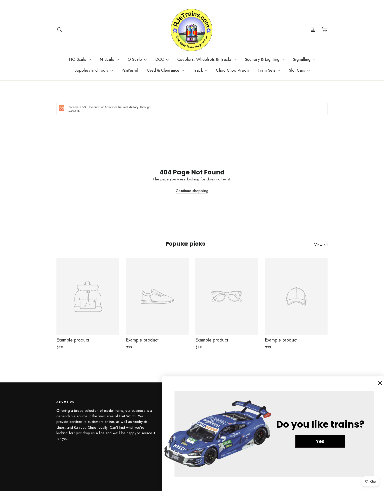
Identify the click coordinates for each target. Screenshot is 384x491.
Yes (320, 441)
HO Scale (78, 59)
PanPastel (130, 70)
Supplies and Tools (91, 70)
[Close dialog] (380, 383)
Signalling (302, 59)
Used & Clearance (164, 70)
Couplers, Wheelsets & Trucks (205, 59)
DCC (160, 59)
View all (321, 244)
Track (198, 70)
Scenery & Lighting (263, 59)
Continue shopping (192, 190)
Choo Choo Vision (232, 70)
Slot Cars (297, 70)
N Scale (107, 59)
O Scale (135, 59)
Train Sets (267, 70)
